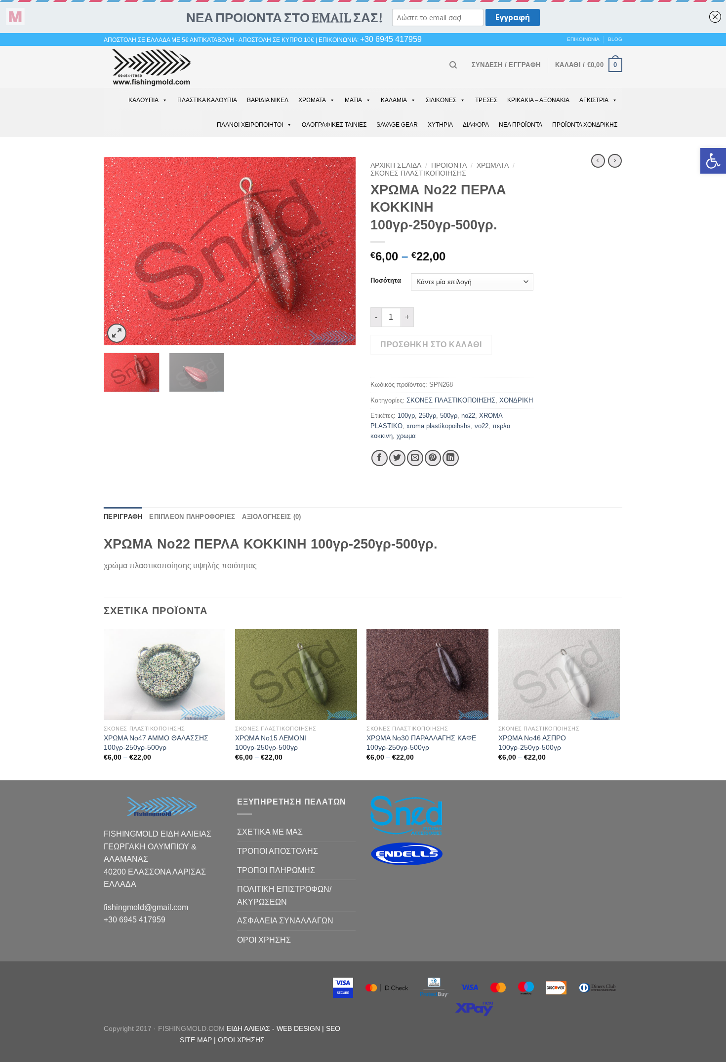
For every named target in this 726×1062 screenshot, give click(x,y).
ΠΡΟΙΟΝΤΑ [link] (449, 165)
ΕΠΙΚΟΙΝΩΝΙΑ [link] (583, 39)
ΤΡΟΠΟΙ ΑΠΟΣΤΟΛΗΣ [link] (277, 851)
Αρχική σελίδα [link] (395, 165)
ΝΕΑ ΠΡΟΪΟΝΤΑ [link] (520, 124)
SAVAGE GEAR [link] (397, 124)
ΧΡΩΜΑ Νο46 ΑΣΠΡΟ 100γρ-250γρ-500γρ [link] (532, 742)
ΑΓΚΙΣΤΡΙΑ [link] (593, 100)
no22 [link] (468, 415)
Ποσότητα (385, 280)
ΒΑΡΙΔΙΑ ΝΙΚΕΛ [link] (267, 100)
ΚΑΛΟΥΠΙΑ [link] (143, 100)
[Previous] (121, 251)
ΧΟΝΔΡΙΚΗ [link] (516, 400)
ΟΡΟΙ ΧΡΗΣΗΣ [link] (264, 940)
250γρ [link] (427, 415)
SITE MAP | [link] (199, 1040)
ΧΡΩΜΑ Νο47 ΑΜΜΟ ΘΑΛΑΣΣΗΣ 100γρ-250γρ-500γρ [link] (156, 742)
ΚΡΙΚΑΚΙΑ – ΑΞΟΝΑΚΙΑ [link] (538, 100)
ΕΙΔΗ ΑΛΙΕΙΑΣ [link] (249, 1028)
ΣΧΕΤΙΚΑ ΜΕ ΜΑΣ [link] (270, 832)
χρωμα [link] (406, 435)
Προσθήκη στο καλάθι (431, 344)
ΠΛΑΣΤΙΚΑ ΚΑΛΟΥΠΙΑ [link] (207, 100)
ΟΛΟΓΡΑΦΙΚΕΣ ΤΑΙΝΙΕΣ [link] (334, 124)
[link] (713, 161)
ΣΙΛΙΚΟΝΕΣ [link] (441, 100)
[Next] (338, 251)
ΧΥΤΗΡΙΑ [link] (440, 124)
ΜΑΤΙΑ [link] (353, 100)
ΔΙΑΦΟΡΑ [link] (476, 124)
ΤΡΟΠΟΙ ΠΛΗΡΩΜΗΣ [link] (276, 870)
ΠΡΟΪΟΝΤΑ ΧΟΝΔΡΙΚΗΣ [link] (584, 124)
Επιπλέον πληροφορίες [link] (192, 516)
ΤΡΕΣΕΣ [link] (486, 100)
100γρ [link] (406, 415)
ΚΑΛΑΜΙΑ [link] (394, 100)
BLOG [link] (615, 39)
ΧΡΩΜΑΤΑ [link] (312, 100)
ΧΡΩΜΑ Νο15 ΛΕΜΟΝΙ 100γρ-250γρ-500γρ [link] (270, 742)
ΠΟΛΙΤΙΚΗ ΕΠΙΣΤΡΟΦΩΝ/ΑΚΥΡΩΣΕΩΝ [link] (284, 895)
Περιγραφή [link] (123, 516)
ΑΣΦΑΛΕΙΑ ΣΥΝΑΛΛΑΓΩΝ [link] (285, 920)
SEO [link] (333, 1028)
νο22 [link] (481, 426)
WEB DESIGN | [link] (301, 1028)
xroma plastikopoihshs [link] (438, 426)
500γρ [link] (448, 415)
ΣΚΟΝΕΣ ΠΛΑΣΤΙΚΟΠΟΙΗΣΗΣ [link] (418, 173)
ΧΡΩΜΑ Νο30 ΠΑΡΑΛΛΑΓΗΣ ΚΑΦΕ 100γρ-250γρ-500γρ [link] (421, 742)
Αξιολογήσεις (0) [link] (271, 516)
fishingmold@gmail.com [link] (146, 907)
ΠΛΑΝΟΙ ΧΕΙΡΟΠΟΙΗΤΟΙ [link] (250, 124)
